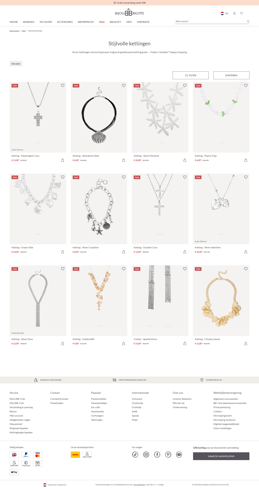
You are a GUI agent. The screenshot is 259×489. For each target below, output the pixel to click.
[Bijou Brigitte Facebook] (157, 455)
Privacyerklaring (221, 407)
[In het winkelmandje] (62, 160)
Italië (134, 411)
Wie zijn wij (178, 403)
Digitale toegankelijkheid (226, 424)
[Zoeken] (248, 21)
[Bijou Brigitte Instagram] (146, 455)
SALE (102, 21)
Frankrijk (136, 407)
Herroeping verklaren (224, 419)
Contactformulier (59, 398)
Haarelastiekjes (99, 403)
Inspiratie (143, 21)
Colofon (217, 411)
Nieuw (14, 21)
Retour (13, 411)
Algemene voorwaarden (225, 398)
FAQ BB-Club (17, 403)
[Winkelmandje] (248, 13)
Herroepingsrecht (222, 415)
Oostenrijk (137, 403)
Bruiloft (115, 21)
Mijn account (16, 415)
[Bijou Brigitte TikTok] (135, 455)
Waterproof (86, 21)
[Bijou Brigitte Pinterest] (168, 455)
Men (129, 21)
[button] (234, 13)
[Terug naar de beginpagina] (129, 12)
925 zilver (46, 21)
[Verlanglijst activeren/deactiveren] (62, 85)
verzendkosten (139, 484)
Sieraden (28, 21)
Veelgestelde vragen (20, 419)
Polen (135, 419)
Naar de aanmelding (221, 456)
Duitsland (137, 398)
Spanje (135, 415)
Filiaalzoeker (56, 403)
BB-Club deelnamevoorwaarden (230, 403)
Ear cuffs (95, 407)
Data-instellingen (223, 428)
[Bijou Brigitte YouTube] (179, 455)
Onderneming (180, 407)
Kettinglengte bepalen (21, 432)
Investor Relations (182, 398)
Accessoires (65, 21)
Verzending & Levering (21, 407)
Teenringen (97, 419)
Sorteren (231, 75)
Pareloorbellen (98, 398)
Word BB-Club (17, 398)
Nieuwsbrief (16, 424)
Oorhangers (97, 415)
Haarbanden (97, 411)
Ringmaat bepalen (19, 428)
